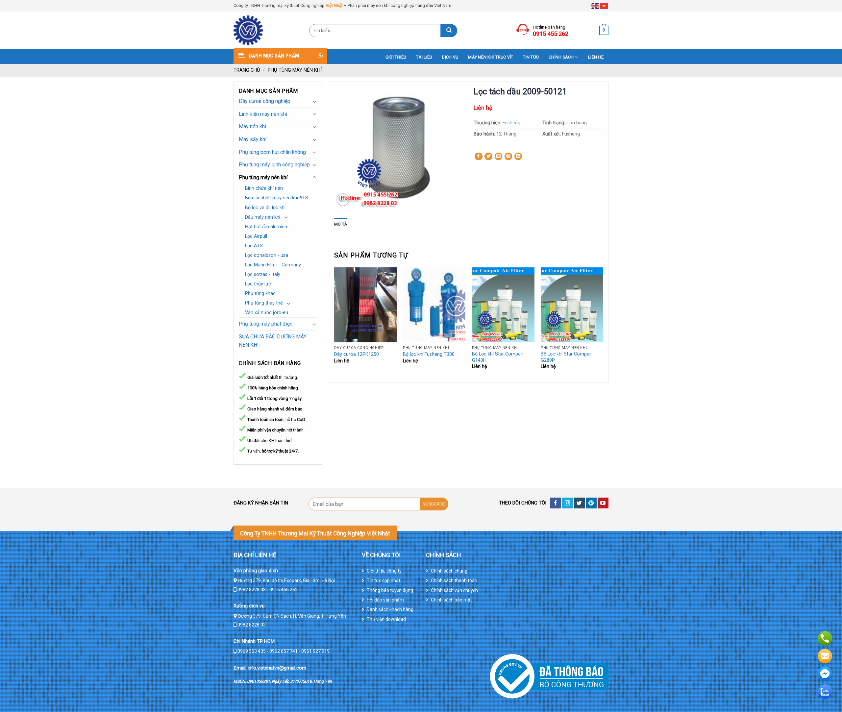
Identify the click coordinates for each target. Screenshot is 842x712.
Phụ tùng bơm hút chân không (272, 152)
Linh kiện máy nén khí (263, 114)
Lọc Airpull (256, 236)
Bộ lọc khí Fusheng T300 (429, 354)
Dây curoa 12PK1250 (356, 354)
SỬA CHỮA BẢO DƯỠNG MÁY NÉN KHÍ (273, 340)
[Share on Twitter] (488, 156)
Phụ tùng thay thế (264, 303)
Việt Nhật (334, 5)
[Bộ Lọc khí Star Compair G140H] (503, 304)
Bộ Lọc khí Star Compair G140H (497, 357)
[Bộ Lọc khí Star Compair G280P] (572, 304)
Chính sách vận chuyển (454, 590)
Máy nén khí (252, 126)
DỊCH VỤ (450, 57)
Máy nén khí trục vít (490, 57)
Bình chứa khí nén (264, 188)
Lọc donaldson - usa (266, 255)
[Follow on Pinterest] (591, 503)
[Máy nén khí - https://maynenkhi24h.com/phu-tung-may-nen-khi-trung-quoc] (266, 30)
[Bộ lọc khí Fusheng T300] (434, 304)
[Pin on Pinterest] (508, 156)
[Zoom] (342, 199)
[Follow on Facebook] (555, 503)
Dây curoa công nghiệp (264, 101)
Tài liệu (424, 57)
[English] (595, 5)
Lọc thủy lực (258, 284)
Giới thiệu (396, 57)
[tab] (340, 224)
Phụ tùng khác (260, 293)
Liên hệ (596, 57)
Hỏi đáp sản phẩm (385, 599)
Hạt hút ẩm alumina (266, 227)
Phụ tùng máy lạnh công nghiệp (274, 164)
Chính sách (561, 57)
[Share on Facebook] (478, 156)
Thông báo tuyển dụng (390, 590)
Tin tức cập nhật (383, 580)
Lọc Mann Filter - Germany (273, 265)
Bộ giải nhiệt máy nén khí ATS (276, 198)
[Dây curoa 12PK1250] (365, 304)
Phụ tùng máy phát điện (265, 324)
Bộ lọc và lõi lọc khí (265, 207)
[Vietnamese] (604, 5)
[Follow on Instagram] (567, 503)
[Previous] (334, 324)
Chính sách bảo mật (451, 599)
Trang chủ (247, 70)
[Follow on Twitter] (579, 503)
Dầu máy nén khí (262, 217)
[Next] (603, 324)
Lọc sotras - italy (262, 274)
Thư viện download (386, 619)
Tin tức (531, 57)
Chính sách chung (449, 571)
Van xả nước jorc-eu (266, 312)
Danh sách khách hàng (390, 609)
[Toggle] (314, 101)
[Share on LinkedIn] (518, 156)
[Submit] (449, 30)
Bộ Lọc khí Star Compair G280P (566, 357)
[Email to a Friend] (498, 156)
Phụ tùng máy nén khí (295, 70)
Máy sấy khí (252, 139)
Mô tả (340, 224)
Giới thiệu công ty (384, 571)
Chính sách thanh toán (454, 580)
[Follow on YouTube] (603, 503)
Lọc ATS (254, 246)
